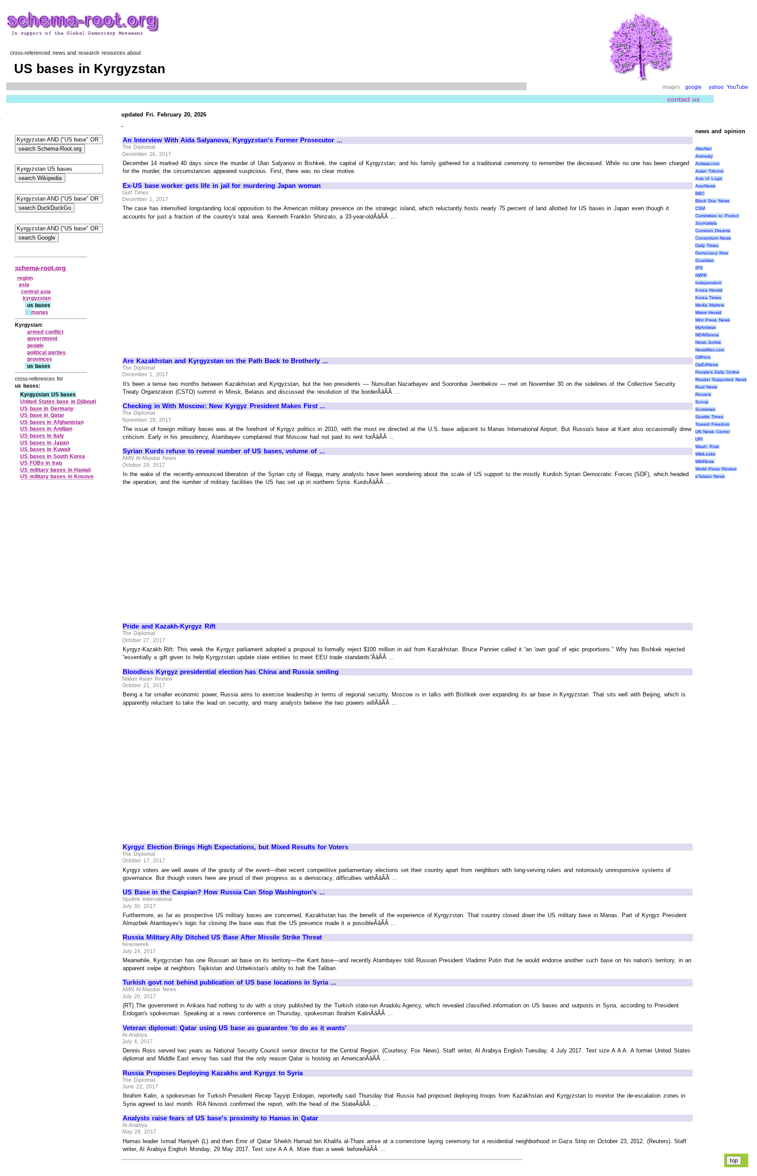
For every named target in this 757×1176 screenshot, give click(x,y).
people (35, 346)
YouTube (737, 87)
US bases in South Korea (52, 456)
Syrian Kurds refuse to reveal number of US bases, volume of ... (224, 451)
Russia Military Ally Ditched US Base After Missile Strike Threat (222, 937)
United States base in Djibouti (58, 402)
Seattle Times (709, 416)
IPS (699, 267)
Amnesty (704, 156)
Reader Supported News (720, 379)
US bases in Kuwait (45, 449)
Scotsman (705, 409)
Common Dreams (713, 230)
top (734, 1160)
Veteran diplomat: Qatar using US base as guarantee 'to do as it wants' (235, 1027)
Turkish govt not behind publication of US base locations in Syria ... (229, 982)
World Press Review (715, 468)
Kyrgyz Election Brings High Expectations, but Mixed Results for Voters (235, 847)
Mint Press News (712, 320)
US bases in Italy (42, 436)
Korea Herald (709, 290)
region (25, 278)
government (42, 338)
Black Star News (712, 200)
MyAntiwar (705, 327)
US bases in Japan (44, 443)
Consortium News (713, 238)
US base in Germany (47, 409)
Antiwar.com (707, 163)
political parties (46, 353)
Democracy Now (712, 253)
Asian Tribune (709, 171)
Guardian (704, 260)
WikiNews (704, 461)
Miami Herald (708, 312)
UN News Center (712, 431)
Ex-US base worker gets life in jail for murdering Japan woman (222, 185)
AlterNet (703, 148)
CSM (700, 208)
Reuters (703, 394)
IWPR (701, 275)
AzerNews (705, 186)
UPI (699, 439)
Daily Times (707, 245)
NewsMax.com (709, 349)
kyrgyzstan (37, 298)
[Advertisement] (196, 284)
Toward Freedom (712, 424)
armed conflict (45, 332)
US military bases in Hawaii (55, 470)
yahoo (716, 87)
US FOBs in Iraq (41, 463)
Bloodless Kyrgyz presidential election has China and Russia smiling (231, 671)
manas (39, 312)
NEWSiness (707, 334)
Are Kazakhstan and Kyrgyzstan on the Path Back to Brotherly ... (225, 360)
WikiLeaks (705, 454)
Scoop (701, 401)
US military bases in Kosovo (56, 476)
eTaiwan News (710, 476)
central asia (36, 292)
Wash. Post (707, 446)
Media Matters (710, 305)
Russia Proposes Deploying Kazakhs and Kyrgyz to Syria (213, 1073)
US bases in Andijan (46, 429)
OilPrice (703, 357)
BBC (699, 193)
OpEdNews (706, 364)
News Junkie (708, 342)
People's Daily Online (717, 372)
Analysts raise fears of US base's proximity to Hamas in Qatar (220, 1118)
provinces (39, 359)
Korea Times (708, 297)
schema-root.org (40, 268)
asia (24, 285)
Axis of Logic (708, 178)
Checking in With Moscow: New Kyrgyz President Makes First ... (224, 406)
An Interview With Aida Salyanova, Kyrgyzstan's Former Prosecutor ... (232, 140)
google (693, 87)
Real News (706, 387)
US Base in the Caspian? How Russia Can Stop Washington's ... (224, 892)
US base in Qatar (42, 415)
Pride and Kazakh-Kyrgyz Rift (169, 626)
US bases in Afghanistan (52, 422)
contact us (683, 99)
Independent (708, 282)
